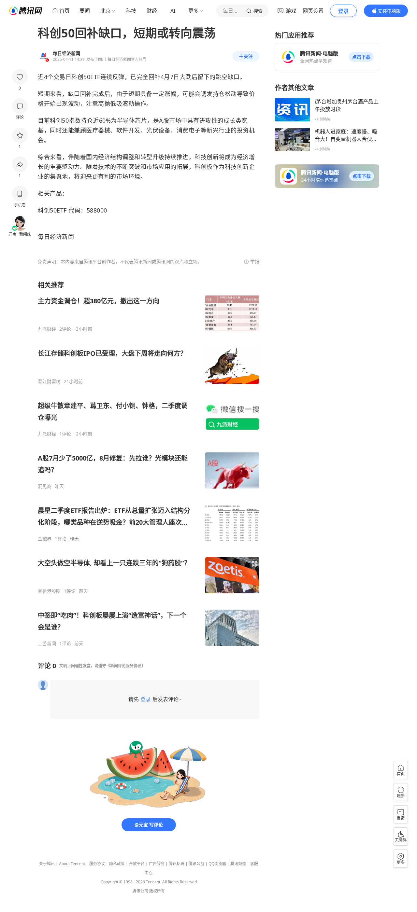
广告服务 (157, 863)
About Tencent (72, 863)
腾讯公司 (140, 891)
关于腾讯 (47, 863)
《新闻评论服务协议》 (125, 666)
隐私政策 (117, 863)
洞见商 (44, 486)
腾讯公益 (196, 863)
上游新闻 (47, 643)
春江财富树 (49, 381)
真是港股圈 (49, 591)
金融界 (44, 538)
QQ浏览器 (217, 863)
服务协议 (97, 863)
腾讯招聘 (176, 863)
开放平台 (137, 863)
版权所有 (157, 891)
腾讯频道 (238, 863)
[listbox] (148, 463)
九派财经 (47, 329)
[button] (361, 57)
